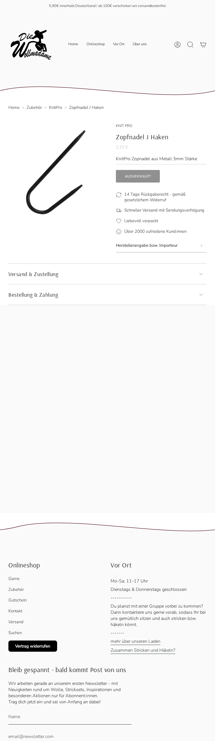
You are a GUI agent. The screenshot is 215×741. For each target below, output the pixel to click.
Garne (14, 578)
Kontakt (15, 611)
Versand (16, 622)
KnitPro (55, 107)
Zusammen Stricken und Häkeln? (143, 650)
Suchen (15, 633)
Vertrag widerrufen (32, 646)
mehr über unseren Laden (135, 641)
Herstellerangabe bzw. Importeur (146, 245)
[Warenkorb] (203, 44)
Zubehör (34, 107)
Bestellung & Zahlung (33, 294)
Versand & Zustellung (33, 273)
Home (14, 107)
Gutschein (17, 600)
